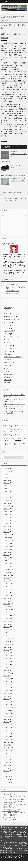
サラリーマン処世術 (9, 316)
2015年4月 (6, 730)
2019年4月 (6, 592)
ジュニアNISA (8, 322)
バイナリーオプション (10, 336)
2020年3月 (6, 560)
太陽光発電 (4, 37)
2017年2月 (6, 667)
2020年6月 (6, 552)
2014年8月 (6, 753)
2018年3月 (6, 629)
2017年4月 (6, 661)
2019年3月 (6, 595)
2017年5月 (6, 658)
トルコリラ (7, 334)
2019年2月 (6, 598)
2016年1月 (6, 704)
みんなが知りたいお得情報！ (14, 293)
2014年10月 (7, 748)
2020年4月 (6, 558)
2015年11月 (7, 710)
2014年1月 (6, 773)
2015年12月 (7, 707)
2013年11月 (7, 779)
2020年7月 (6, 549)
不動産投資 (7, 354)
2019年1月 (6, 601)
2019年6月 (6, 586)
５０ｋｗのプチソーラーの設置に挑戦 (13, 799)
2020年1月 (6, 566)
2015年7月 (6, 722)
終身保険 (6, 377)
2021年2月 (6, 529)
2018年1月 (6, 635)
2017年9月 (6, 647)
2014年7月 (6, 756)
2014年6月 (6, 759)
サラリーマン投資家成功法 (11, 319)
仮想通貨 (6, 359)
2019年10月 (7, 575)
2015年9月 (6, 716)
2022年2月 (6, 494)
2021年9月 (6, 509)
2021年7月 (6, 514)
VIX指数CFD (7, 308)
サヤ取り (6, 313)
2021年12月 (7, 500)
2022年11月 (7, 468)
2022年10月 (7, 471)
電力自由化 (7, 380)
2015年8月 (6, 719)
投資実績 (6, 365)
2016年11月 (7, 676)
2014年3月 (6, 768)
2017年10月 (7, 644)
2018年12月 (7, 604)
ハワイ (5, 339)
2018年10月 (7, 609)
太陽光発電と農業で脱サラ (9, 815)
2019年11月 (7, 572)
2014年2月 (6, 771)
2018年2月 (6, 632)
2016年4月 (6, 696)
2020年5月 (6, 555)
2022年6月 (6, 483)
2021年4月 (6, 523)
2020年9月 (6, 543)
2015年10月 (7, 713)
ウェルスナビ (7, 311)
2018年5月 (6, 624)
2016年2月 (6, 701)
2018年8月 (6, 615)
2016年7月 (6, 687)
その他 (5, 325)
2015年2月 (6, 736)
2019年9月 (6, 578)
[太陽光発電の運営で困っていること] (5, 170)
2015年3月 (6, 733)
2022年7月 (6, 480)
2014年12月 (7, 742)
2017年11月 (7, 641)
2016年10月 (7, 678)
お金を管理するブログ (8, 794)
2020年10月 (7, 540)
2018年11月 (7, 606)
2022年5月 (6, 486)
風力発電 (6, 382)
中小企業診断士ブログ (8, 817)
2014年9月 (6, 750)
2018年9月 (6, 612)
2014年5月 (6, 762)
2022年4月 (6, 488)
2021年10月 (7, 506)
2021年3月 (6, 526)
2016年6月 (6, 690)
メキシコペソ (7, 351)
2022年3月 (6, 491)
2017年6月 (6, 655)
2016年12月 (7, 673)
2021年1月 (6, 532)
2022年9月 (6, 474)
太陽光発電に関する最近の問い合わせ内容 (13, 175)
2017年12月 (7, 638)
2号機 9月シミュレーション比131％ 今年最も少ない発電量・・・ (18, 154)
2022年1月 (6, 497)
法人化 (5, 371)
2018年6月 (6, 621)
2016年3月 (6, 699)
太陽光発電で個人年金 (8, 807)
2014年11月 (7, 745)
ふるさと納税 (7, 345)
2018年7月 (6, 618)
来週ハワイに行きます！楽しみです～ (14, 404)
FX (4, 305)
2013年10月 (7, 782)
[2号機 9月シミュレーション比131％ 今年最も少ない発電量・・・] (5, 157)
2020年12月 (7, 534)
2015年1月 (6, 739)
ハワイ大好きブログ (11, 284)
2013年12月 (7, 776)
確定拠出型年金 (8, 374)
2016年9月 (6, 681)
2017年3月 (6, 664)
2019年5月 (6, 589)
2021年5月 (6, 520)
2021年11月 (7, 503)
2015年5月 (6, 727)
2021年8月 (6, 511)
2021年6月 (6, 517)
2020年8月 (6, 546)
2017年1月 (6, 670)
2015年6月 (6, 725)
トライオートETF (9, 331)
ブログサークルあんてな (9, 819)
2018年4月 (6, 627)
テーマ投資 (7, 328)
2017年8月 (6, 650)
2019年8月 (6, 581)
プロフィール (7, 348)
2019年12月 (7, 569)
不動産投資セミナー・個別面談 (12, 357)
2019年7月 (6, 583)
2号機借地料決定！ (6, 161)
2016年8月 (6, 684)
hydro (14, 426)
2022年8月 (6, 477)
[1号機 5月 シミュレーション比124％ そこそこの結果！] (5, 184)
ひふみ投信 (7, 342)
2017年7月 (6, 653)
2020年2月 (6, 563)
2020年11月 (7, 537)
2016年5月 (6, 693)
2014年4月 (6, 765)
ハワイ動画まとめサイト (12, 291)
